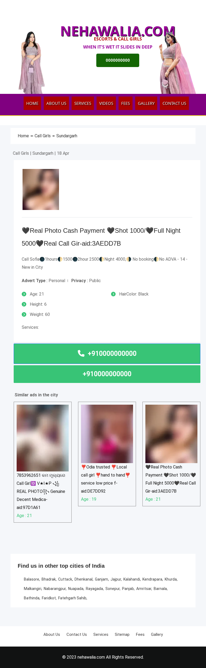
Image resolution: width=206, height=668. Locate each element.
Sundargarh (66, 135)
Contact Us (174, 103)
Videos (106, 103)
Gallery (146, 103)
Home (32, 103)
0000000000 (118, 60)
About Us (56, 103)
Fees (125, 103)
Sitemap (122, 634)
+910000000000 (107, 374)
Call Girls (43, 135)
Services (82, 103)
